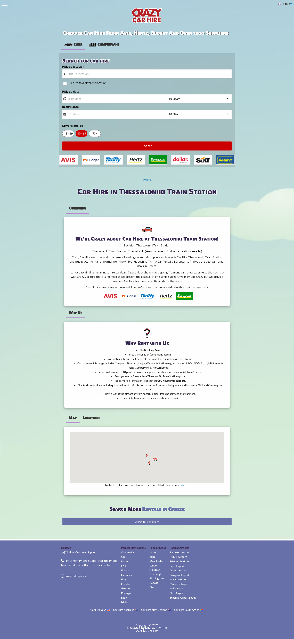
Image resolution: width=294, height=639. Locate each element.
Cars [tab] (78, 44)
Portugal (126, 592)
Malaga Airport (179, 579)
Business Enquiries (75, 576)
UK (123, 556)
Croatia (125, 583)
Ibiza (152, 556)
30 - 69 (81, 133)
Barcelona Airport (180, 552)
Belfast (153, 582)
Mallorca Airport (180, 583)
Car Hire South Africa (186, 609)
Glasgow (154, 569)
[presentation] (103, 44)
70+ (94, 133)
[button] (147, 456)
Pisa (151, 587)
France (125, 570)
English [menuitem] (285, 3)
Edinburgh (155, 574)
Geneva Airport (179, 570)
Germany (126, 574)
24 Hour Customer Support (81, 552)
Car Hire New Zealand (154, 609)
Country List (128, 552)
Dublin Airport (178, 556)
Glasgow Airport (179, 574)
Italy (123, 579)
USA (123, 565)
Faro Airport (177, 565)
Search (147, 146)
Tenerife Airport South (183, 597)
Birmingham (156, 578)
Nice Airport (177, 592)
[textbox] (147, 73)
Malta (124, 602)
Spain (124, 597)
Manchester (156, 561)
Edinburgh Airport (180, 561)
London (153, 565)
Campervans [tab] (108, 44)
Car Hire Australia (123, 609)
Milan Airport (178, 588)
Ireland (125, 561)
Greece (125, 588)
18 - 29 (68, 133)
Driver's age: (70, 126)
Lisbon (153, 552)
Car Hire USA (98, 609)
